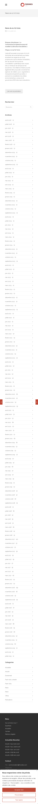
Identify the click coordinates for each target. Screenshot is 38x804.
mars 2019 (8, 479)
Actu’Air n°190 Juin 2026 (12, 749)
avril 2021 (8, 378)
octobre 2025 (9, 160)
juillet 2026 (8, 124)
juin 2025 (8, 176)
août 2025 (8, 168)
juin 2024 (8, 225)
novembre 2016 (10, 591)
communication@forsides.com (18, 765)
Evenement (8, 675)
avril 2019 (8, 475)
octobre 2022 (9, 305)
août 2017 (8, 555)
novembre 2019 (10, 446)
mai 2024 (8, 229)
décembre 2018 (10, 491)
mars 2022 (8, 334)
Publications (8, 700)
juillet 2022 (8, 317)
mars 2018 (8, 527)
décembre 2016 (10, 587)
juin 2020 (8, 418)
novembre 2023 (10, 253)
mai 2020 (8, 422)
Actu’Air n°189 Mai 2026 (12, 752)
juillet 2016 (8, 608)
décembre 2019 (10, 442)
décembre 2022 (10, 297)
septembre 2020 (10, 406)
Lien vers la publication (14, 91)
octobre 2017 (9, 547)
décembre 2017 (10, 539)
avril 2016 (8, 620)
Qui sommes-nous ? (11, 723)
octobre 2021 (9, 354)
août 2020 (8, 410)
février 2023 (8, 289)
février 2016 (8, 628)
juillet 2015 (8, 656)
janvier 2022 (8, 342)
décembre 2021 (10, 346)
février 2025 (8, 193)
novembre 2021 (10, 350)
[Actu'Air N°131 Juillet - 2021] (1, 402)
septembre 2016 (10, 599)
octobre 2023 (9, 257)
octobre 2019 (9, 450)
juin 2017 (7, 563)
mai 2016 (8, 616)
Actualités (8, 667)
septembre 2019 (10, 454)
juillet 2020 (8, 414)
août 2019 (8, 458)
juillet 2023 (8, 269)
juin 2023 (8, 273)
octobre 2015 (9, 644)
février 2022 (8, 338)
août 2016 (8, 603)
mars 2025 (8, 188)
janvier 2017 (8, 583)
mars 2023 (8, 285)
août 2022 (8, 313)
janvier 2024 (8, 245)
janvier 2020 (8, 438)
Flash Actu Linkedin (11, 679)
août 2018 (8, 507)
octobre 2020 (9, 402)
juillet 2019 (8, 462)
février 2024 (8, 241)
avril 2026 (8, 136)
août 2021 (8, 362)
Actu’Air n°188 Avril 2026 (12, 755)
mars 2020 (8, 430)
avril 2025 (8, 184)
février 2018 (8, 531)
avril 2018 (8, 523)
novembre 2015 (9, 640)
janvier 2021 (8, 390)
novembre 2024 (10, 205)
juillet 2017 (8, 559)
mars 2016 (8, 624)
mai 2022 (8, 325)
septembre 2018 (10, 503)
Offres (7, 696)
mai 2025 (8, 180)
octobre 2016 (9, 595)
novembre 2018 (10, 495)
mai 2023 (8, 277)
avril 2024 (8, 233)
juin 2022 (8, 321)
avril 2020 (8, 426)
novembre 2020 (10, 398)
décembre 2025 (10, 152)
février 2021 (8, 386)
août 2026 (8, 120)
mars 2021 (8, 382)
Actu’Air (7, 671)
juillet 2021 (8, 366)
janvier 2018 (8, 535)
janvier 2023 (8, 293)
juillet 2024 (8, 221)
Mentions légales (10, 734)
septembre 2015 (10, 648)
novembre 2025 (10, 156)
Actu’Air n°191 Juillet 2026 (12, 746)
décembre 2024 (10, 201)
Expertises (8, 726)
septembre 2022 (10, 309)
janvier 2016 (8, 632)
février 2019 (8, 483)
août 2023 (8, 265)
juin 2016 (8, 612)
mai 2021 (8, 374)
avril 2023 (8, 281)
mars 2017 (8, 575)
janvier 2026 (8, 148)
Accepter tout (19, 790)
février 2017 (8, 579)
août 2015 (8, 652)
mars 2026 (8, 140)
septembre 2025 (10, 164)
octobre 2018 (9, 499)
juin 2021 (7, 370)
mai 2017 (7, 567)
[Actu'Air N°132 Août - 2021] (37, 402)
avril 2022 (8, 330)
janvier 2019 (8, 487)
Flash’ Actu (8, 683)
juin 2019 (7, 467)
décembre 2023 (10, 249)
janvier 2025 (8, 197)
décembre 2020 (10, 394)
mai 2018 (8, 519)
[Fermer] (36, 770)
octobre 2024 (9, 209)
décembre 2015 (10, 636)
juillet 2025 (8, 172)
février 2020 (8, 434)
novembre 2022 (10, 301)
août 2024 (8, 217)
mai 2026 (8, 132)
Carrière (7, 731)
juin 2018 (8, 515)
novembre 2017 (9, 543)
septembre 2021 (10, 358)
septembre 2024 (10, 213)
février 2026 (8, 144)
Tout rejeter (19, 800)
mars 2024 (8, 237)
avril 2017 (8, 571)
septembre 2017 (10, 551)
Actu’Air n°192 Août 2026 (12, 744)
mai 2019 (8, 471)
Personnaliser (19, 795)
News (6, 687)
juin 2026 (8, 128)
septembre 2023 (10, 261)
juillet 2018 (8, 511)
